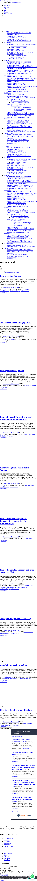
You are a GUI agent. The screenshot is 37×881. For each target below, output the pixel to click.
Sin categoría (27, 538)
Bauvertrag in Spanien (10, 276)
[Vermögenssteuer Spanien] (20, 367)
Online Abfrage (8, 853)
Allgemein (26, 585)
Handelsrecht (7, 843)
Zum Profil (15, 812)
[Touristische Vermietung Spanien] (20, 319)
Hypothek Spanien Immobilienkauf (16, 710)
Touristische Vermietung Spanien (15, 322)
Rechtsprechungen (15, 291)
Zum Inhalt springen (5, 1)
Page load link (4, 875)
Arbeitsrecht (7, 841)
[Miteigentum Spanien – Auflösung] (20, 615)
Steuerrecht (7, 844)
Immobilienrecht (4, 291)
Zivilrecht (2, 436)
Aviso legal (7, 858)
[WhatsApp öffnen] (32, 876)
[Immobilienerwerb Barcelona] (20, 661)
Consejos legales (12, 587)
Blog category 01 (26, 289)
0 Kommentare (25, 291)
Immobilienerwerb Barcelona (13, 665)
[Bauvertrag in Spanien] (11, 272)
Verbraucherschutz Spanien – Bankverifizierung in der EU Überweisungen (13, 521)
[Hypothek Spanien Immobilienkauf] (20, 706)
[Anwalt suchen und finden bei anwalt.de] (24, 816)
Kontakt (6, 855)
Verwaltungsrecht (8, 838)
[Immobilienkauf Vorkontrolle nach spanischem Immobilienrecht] (20, 413)
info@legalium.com (15, 2)
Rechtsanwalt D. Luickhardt (11, 287)
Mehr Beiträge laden (6, 728)
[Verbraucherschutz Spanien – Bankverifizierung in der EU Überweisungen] (20, 514)
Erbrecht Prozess (8, 846)
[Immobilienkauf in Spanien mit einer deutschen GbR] (20, 566)
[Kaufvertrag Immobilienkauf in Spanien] (20, 464)
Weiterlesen (3, 292)
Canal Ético (7, 860)
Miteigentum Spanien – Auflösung (15, 618)
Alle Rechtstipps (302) (17, 736)
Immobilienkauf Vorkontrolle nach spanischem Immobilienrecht (16, 418)
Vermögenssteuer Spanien (12, 370)
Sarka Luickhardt (7, 677)
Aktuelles (6, 856)
